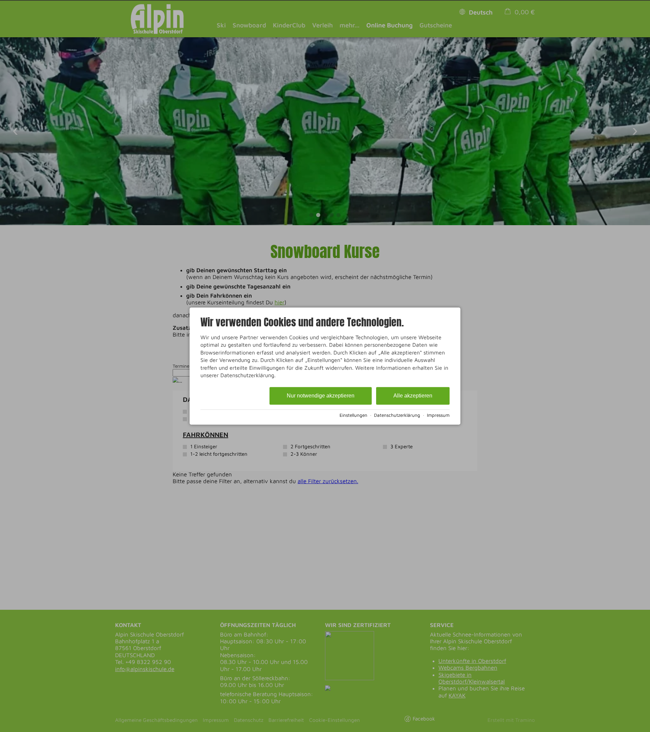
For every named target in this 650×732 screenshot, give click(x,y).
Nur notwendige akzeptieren (320, 396)
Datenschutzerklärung (397, 415)
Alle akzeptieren (412, 396)
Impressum (438, 415)
